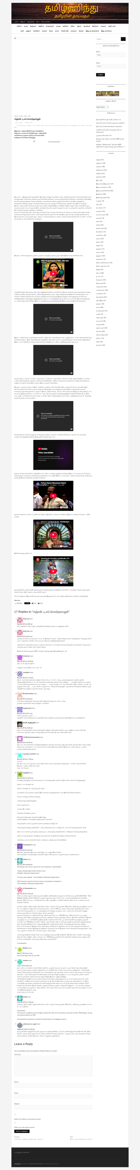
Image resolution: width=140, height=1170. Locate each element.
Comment (17, 1054)
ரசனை (79, 125)
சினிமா (73, 26)
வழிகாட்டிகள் (112, 26)
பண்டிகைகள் (100, 287)
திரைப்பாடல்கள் (84, 125)
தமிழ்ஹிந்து (17, 1164)
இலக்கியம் (95, 26)
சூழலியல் (99, 249)
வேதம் (51, 31)
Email (16, 1093)
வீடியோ (98, 338)
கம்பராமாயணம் (100, 215)
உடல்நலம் (98, 201)
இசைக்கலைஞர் (63, 125)
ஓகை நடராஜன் (19, 122)
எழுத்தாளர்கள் (30, 22)
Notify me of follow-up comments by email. (27, 1119)
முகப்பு (16, 22)
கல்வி (22, 31)
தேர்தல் (98, 269)
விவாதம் (81, 31)
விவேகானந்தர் (100, 335)
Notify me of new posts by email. (24, 1127)
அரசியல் (19, 26)
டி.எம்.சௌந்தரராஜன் (21, 125)
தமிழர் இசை (74, 125)
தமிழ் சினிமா (56, 125)
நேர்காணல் (99, 283)
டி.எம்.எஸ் (34, 125)
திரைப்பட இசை (40, 125)
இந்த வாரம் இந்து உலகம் (103, 184)
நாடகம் (98, 276)
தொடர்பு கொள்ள (45, 22)
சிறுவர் (98, 245)
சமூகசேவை (99, 235)
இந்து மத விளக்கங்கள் (92, 31)
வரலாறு (58, 26)
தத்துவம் (28, 31)
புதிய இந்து (99, 300)
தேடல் (37, 22)
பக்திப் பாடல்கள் (48, 125)
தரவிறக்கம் (99, 259)
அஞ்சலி (16, 115)
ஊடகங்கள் (99, 208)
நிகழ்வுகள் (33, 26)
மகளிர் (98, 314)
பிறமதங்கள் (87, 26)
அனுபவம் (99, 163)
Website (16, 1104)
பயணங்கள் (99, 293)
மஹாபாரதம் (99, 318)
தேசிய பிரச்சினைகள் (102, 263)
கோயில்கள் (36, 31)
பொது (98, 307)
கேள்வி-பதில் (64, 31)
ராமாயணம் (99, 321)
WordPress (40, 1163)
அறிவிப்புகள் (100, 170)
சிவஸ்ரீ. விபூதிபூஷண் (29, 722)
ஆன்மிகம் (65, 26)
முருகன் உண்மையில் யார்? (104, 135)
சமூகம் (26, 26)
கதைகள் (103, 26)
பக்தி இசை (29, 125)
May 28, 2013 (28, 122)
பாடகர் (68, 125)
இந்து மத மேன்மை (106, 31)
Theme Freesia (32, 1163)
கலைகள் (44, 31)
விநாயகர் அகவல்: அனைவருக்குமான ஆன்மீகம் (110, 123)
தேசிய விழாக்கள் (101, 266)
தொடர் (98, 273)
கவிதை (98, 225)
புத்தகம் (79, 26)
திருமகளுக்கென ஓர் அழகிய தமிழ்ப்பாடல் (108, 119)
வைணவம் (74, 31)
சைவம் (57, 31)
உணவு (98, 204)
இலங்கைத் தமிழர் (101, 197)
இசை (29, 115)
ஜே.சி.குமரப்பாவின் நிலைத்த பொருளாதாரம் (109, 126)
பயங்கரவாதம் (100, 290)
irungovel (26, 773)
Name (16, 1082)
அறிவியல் (41, 26)
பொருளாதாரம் (50, 26)
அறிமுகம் (22, 22)
